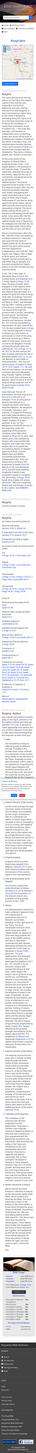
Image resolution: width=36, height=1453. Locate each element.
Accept (14, 795)
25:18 (20, 890)
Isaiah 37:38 (7, 387)
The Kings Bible (7, 1416)
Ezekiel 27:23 (8, 651)
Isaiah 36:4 (7, 480)
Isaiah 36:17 (7, 657)
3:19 (12, 467)
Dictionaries (9, 29)
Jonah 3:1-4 (13, 677)
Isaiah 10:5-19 (18, 1026)
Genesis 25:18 (8, 542)
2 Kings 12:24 (8, 637)
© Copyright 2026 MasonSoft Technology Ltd (18, 1448)
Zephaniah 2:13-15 (10, 680)
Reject (22, 795)
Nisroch (5, 701)
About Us (5, 1390)
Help (5, 32)
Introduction (17, 25)
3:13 (4, 469)
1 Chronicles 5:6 (22, 565)
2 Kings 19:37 (24, 385)
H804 (8, 1329)
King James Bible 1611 (10, 1419)
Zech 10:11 (25, 680)
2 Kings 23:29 (8, 644)
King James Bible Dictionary (12, 1423)
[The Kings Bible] (10, 1441)
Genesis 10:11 (20, 535)
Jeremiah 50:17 (22, 579)
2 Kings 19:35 (25, 1285)
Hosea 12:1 (24, 1287)
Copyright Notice (8, 1404)
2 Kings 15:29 (8, 565)
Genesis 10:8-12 (9, 528)
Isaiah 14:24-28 (16, 667)
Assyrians (10, 1281)
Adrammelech (8, 699)
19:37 (10, 367)
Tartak (13, 701)
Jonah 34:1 (23, 677)
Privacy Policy (6, 1400)
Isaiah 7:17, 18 (20, 367)
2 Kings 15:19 (23, 281)
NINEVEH (24, 488)
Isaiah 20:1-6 (16, 670)
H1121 (8, 1327)
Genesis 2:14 (7, 535)
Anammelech (22, 699)
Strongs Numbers (26, 29)
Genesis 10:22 (21, 730)
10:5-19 (25, 464)
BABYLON (6, 490)
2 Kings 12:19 (24, 589)
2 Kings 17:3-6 (8, 576)
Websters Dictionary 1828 (11, 1426)
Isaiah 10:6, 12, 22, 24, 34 (17, 358)
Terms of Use (6, 1397)
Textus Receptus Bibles (10, 1430)
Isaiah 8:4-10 (21, 664)
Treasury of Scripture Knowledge (14, 1433)
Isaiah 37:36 (7, 607)
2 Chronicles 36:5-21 (24, 637)
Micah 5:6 (21, 528)
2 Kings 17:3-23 (9, 630)
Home (6, 25)
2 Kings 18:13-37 (9, 589)
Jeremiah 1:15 (17, 675)
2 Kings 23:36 (19, 591)
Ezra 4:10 (6, 397)
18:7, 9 (8, 351)
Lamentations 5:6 (10, 624)
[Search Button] (31, 18)
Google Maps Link (10, 84)
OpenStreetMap (21, 78)
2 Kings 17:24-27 (23, 576)
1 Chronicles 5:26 (22, 555)
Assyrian (10, 1278)
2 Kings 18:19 (23, 477)
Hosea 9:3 (6, 689)
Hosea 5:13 (7, 617)
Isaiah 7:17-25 (8, 664)
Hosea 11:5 (17, 689)
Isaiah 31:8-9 (16, 672)
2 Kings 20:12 (16, 436)
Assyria (9, 1276)
